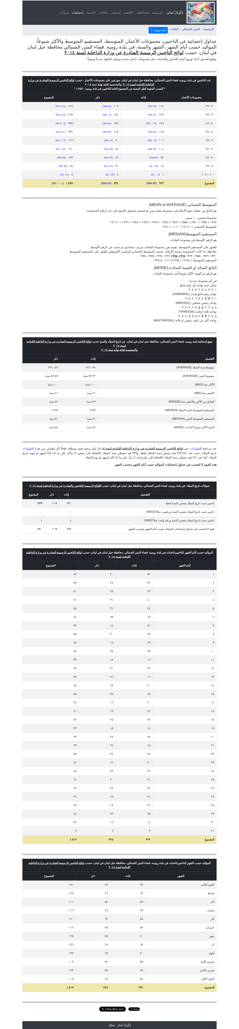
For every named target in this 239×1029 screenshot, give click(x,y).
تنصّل (111, 1025)
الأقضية (128, 12)
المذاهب (115, 12)
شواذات (64, 12)
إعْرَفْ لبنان (175, 12)
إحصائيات (76, 12)
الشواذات (196, 448)
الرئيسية (157, 12)
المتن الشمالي (191, 29)
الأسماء (90, 12)
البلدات (174, 29)
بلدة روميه (159, 30)
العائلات (103, 12)
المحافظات (142, 12)
